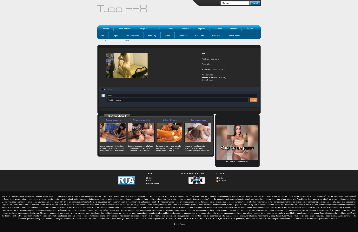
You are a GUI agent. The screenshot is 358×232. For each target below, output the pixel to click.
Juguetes (201, 29)
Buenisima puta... (198, 120)
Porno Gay (152, 36)
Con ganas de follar (141, 120)
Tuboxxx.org (16, 196)
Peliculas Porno (132, 36)
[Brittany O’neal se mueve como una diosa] (169, 132)
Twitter (220, 178)
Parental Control (152, 184)
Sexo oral (216, 36)
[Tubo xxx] (146, 10)
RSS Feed (222, 181)
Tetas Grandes (234, 36)
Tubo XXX (101, 41)
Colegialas (143, 29)
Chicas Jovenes (124, 29)
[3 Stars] (207, 77)
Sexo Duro (199, 36)
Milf (102, 36)
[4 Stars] (209, 77)
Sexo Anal (183, 36)
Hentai (171, 29)
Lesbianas (218, 29)
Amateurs (105, 29)
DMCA (148, 181)
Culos (158, 29)
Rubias (167, 36)
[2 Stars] (205, 77)
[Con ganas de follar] (141, 132)
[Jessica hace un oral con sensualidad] (113, 132)
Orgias (115, 36)
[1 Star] (203, 77)
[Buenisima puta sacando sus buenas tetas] (197, 132)
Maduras (233, 29)
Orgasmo (249, 29)
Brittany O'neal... (170, 120)
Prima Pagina (179, 224)
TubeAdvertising (243, 161)
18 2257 (149, 178)
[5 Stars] (212, 77)
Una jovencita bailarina (115, 41)
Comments (109, 89)
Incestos (185, 29)
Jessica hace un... (113, 120)
